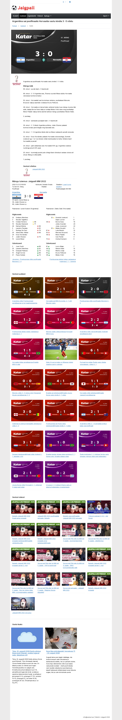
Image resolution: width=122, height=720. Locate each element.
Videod (40, 16)
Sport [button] (105, 16)
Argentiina (16, 192)
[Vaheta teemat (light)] (64, 1)
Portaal (14, 26)
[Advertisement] (74, 8)
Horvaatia (43, 192)
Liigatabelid (31, 16)
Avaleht (15, 16)
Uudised (23, 16)
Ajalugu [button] (47, 16)
